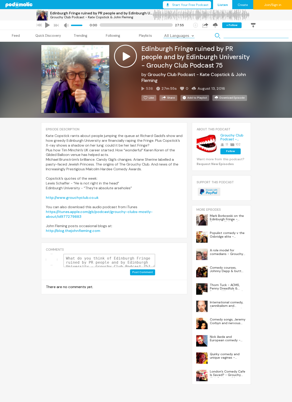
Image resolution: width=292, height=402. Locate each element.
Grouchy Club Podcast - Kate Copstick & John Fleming (91, 17)
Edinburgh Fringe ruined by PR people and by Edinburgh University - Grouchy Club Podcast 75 (101, 13)
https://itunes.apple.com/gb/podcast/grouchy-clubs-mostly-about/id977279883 (99, 214)
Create (243, 5)
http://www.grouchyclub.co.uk (72, 197)
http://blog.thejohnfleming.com (73, 230)
